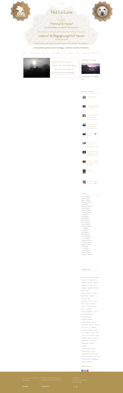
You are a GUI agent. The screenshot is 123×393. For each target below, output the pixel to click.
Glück (93, 354)
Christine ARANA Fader (87, 314)
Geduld (91, 340)
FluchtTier (95, 330)
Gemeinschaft (84, 343)
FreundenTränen (90, 335)
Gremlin (83, 356)
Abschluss (83, 282)
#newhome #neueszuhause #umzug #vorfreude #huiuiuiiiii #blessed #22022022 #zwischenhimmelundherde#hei (90, 277)
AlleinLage (83, 285)
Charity (83, 309)
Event (86, 327)
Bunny (83, 304)
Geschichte (91, 343)
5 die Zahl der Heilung (86, 280)
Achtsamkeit (90, 282)
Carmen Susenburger (91, 306)
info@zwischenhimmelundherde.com (50, 378)
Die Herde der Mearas (86, 317)
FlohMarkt (90, 330)
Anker (97, 288)
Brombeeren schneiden (86, 301)
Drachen (94, 322)
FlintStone (84, 330)
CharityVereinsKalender (87, 311)
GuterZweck (89, 356)
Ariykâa (83, 290)
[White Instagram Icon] (76, 387)
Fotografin (87, 332)
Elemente (97, 325)
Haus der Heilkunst (86, 359)
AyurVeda (94, 293)
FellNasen (93, 327)
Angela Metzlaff (91, 288)
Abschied (95, 280)
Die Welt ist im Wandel (86, 319)
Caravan (83, 306)
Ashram (88, 290)
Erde (82, 327)
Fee (89, 327)
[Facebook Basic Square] (82, 371)
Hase (94, 356)
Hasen (97, 356)
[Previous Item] (84, 68)
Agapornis (96, 282)
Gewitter (93, 351)
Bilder (89, 298)
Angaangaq (84, 288)
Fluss (82, 332)
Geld (95, 340)
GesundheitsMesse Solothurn (88, 348)
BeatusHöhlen (84, 296)
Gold (96, 354)
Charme (96, 311)
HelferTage (89, 362)
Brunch (95, 301)
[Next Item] (97, 68)
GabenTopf (95, 338)
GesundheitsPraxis (85, 351)
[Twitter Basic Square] (85, 371)
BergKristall (92, 296)
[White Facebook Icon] (74, 387)
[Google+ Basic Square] (87, 371)
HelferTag (83, 362)
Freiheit (92, 332)
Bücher (87, 304)
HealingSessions (95, 359)
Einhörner (91, 325)
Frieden (97, 335)
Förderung (89, 338)
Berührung (84, 298)
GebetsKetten (84, 340)
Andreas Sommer (91, 285)
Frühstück (83, 338)
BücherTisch (93, 304)
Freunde (83, 335)
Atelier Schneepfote (86, 293)
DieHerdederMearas (86, 322)
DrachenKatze (84, 325)
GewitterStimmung (86, 354)
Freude (97, 332)
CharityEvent (89, 309)
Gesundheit (84, 346)
